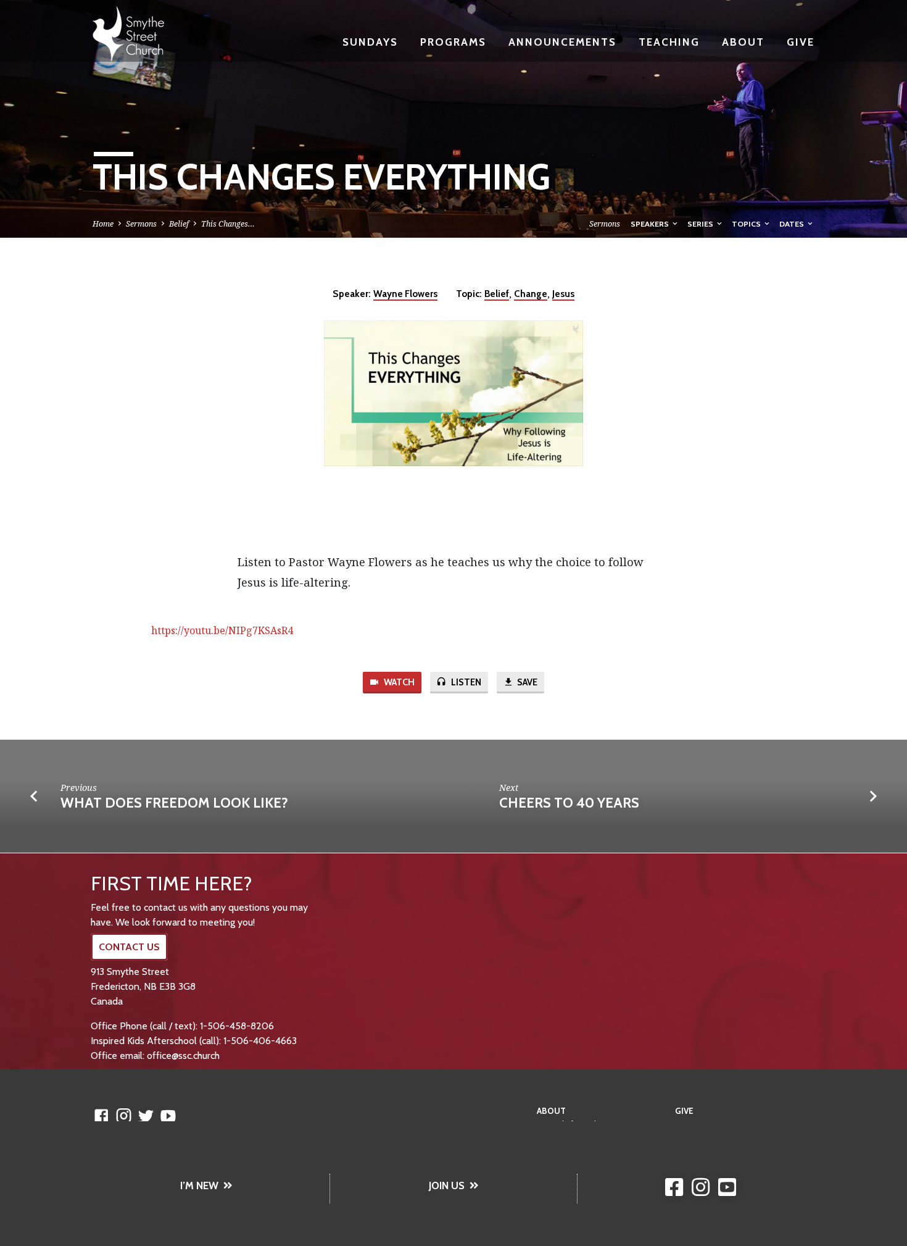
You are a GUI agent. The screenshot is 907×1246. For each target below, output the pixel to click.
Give (800, 41)
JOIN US (447, 1185)
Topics (747, 223)
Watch (398, 682)
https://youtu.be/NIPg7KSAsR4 (222, 630)
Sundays (370, 41)
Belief (179, 224)
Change (530, 293)
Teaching (669, 41)
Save (526, 682)
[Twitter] (146, 1115)
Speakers (651, 223)
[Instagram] (124, 1115)
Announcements (562, 41)
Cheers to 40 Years (569, 802)
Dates (792, 223)
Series (701, 223)
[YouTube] (168, 1115)
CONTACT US (129, 947)
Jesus (563, 293)
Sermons (141, 224)
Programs (453, 41)
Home (103, 224)
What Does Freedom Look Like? (174, 802)
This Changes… (228, 224)
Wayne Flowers (405, 293)
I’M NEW (199, 1185)
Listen (465, 682)
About (743, 41)
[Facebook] (101, 1115)
